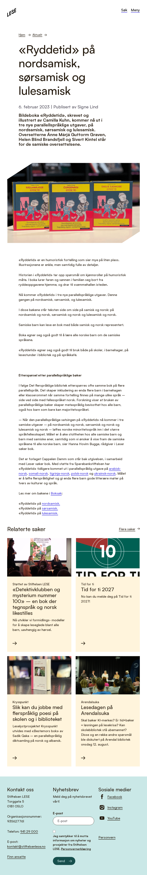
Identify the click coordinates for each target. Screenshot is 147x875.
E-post (58, 813)
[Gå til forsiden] (11, 12)
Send (61, 861)
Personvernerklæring (76, 849)
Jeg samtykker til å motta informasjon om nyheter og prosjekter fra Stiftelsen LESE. (72, 842)
